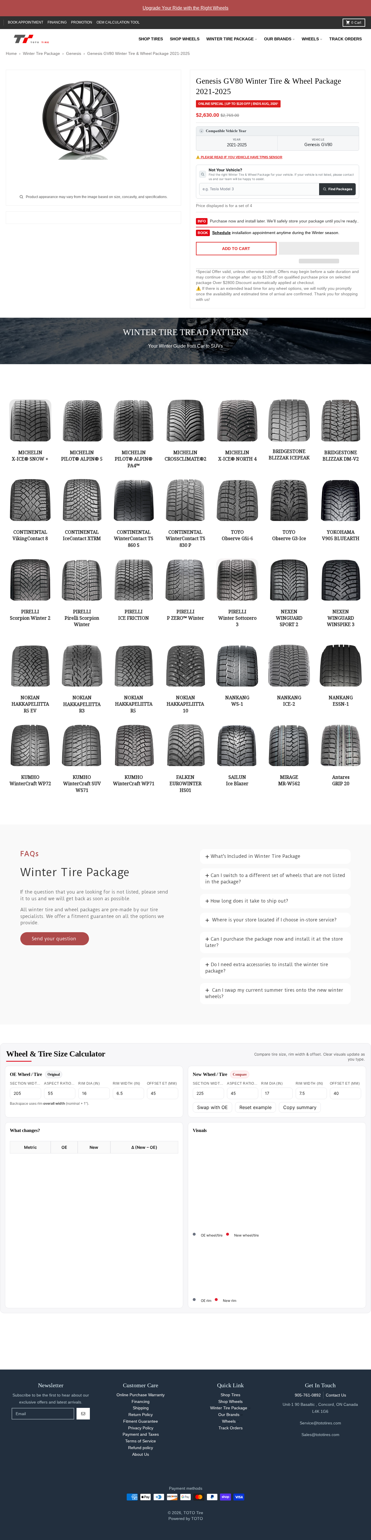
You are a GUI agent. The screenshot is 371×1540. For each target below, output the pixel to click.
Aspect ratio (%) (59, 1083)
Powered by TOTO (185, 1518)
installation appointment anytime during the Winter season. (275, 232)
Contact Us (336, 1395)
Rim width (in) (126, 1083)
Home (11, 53)
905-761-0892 (308, 1395)
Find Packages (340, 189)
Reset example (255, 1107)
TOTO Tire (193, 1512)
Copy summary (300, 1107)
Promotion (81, 22)
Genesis (73, 53)
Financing (57, 22)
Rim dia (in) (89, 1083)
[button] (319, 248)
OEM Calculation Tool (118, 22)
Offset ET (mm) (162, 1083)
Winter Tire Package (41, 53)
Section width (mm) (25, 1083)
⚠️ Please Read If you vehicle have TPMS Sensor (239, 157)
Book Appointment (25, 22)
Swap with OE (212, 1107)
